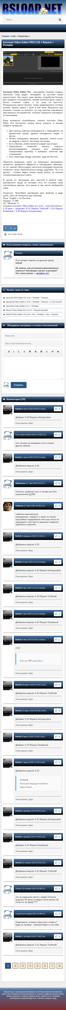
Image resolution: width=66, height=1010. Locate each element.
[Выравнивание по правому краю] (41, 351)
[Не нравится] (6, 228)
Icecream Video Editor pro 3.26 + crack (31, 206)
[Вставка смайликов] (46, 351)
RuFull (18, 409)
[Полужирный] (8, 351)
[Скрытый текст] (52, 351)
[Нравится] (15, 228)
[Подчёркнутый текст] (18, 351)
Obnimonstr (20, 483)
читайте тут (42, 273)
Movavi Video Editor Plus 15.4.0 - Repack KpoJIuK (27, 310)
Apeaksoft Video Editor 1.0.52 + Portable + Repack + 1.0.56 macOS (34, 302)
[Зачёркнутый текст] (24, 351)
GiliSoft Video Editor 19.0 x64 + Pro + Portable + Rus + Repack (32, 314)
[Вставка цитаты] (58, 351)
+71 (10, 228)
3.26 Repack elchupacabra (29, 211)
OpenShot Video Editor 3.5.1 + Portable (22, 306)
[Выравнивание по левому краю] (30, 351)
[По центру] (35, 351)
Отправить (18, 385)
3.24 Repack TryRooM (37, 208)
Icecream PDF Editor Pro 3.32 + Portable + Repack (27, 298)
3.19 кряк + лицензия (14, 208)
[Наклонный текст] (14, 351)
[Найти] (60, 20)
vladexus (19, 506)
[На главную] (33, 7)
